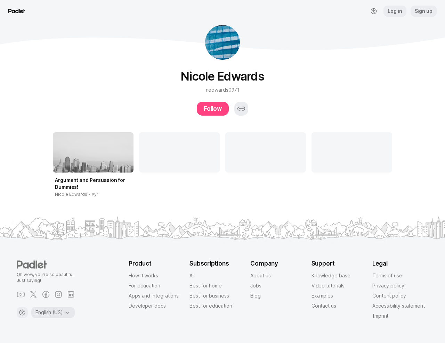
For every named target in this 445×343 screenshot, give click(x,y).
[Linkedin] (71, 294)
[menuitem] (373, 11)
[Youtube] (21, 294)
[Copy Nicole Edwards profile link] (241, 109)
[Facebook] (46, 294)
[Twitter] (33, 294)
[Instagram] (58, 294)
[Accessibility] (22, 312)
